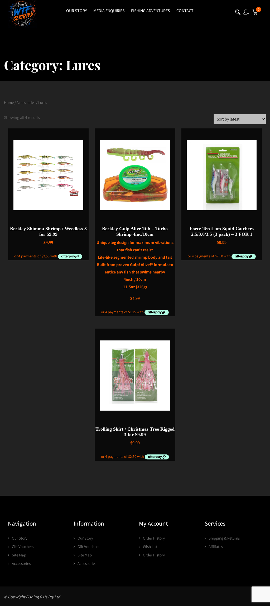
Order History (154, 538)
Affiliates (216, 546)
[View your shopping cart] (255, 12)
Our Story (76, 10)
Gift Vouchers (22, 546)
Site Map (19, 554)
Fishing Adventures (150, 10)
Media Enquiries (109, 10)
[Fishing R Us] (22, 14)
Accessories (26, 102)
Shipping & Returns (224, 538)
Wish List (150, 546)
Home (9, 102)
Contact (185, 10)
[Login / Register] (246, 12)
